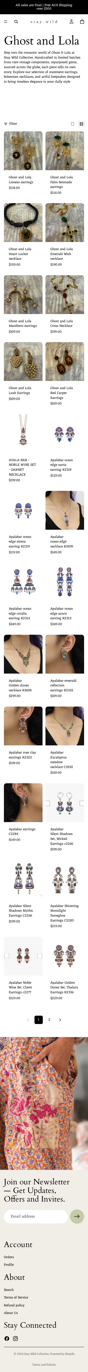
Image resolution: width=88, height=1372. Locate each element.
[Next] (60, 1019)
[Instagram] (15, 1339)
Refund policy (14, 1305)
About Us (11, 1313)
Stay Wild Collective (36, 1354)
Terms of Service (16, 1298)
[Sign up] (77, 1216)
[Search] (16, 21)
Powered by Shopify (62, 1354)
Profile (9, 1265)
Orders (9, 1257)
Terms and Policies (44, 1365)
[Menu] (5, 21)
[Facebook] (7, 1339)
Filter (13, 123)
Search (9, 1290)
